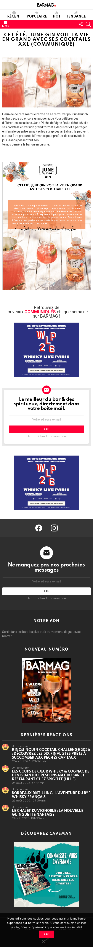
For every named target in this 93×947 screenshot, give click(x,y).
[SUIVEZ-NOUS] (80, 24)
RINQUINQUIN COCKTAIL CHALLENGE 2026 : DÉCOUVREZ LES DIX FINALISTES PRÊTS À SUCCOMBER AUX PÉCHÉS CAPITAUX (51, 754)
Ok (46, 934)
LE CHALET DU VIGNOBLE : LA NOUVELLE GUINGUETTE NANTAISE (47, 813)
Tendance (76, 16)
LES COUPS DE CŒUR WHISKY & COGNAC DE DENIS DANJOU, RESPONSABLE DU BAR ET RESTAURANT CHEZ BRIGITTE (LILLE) (50, 775)
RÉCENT (14, 16)
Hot (57, 16)
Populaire (37, 16)
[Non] (43, 940)
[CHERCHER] (88, 24)
